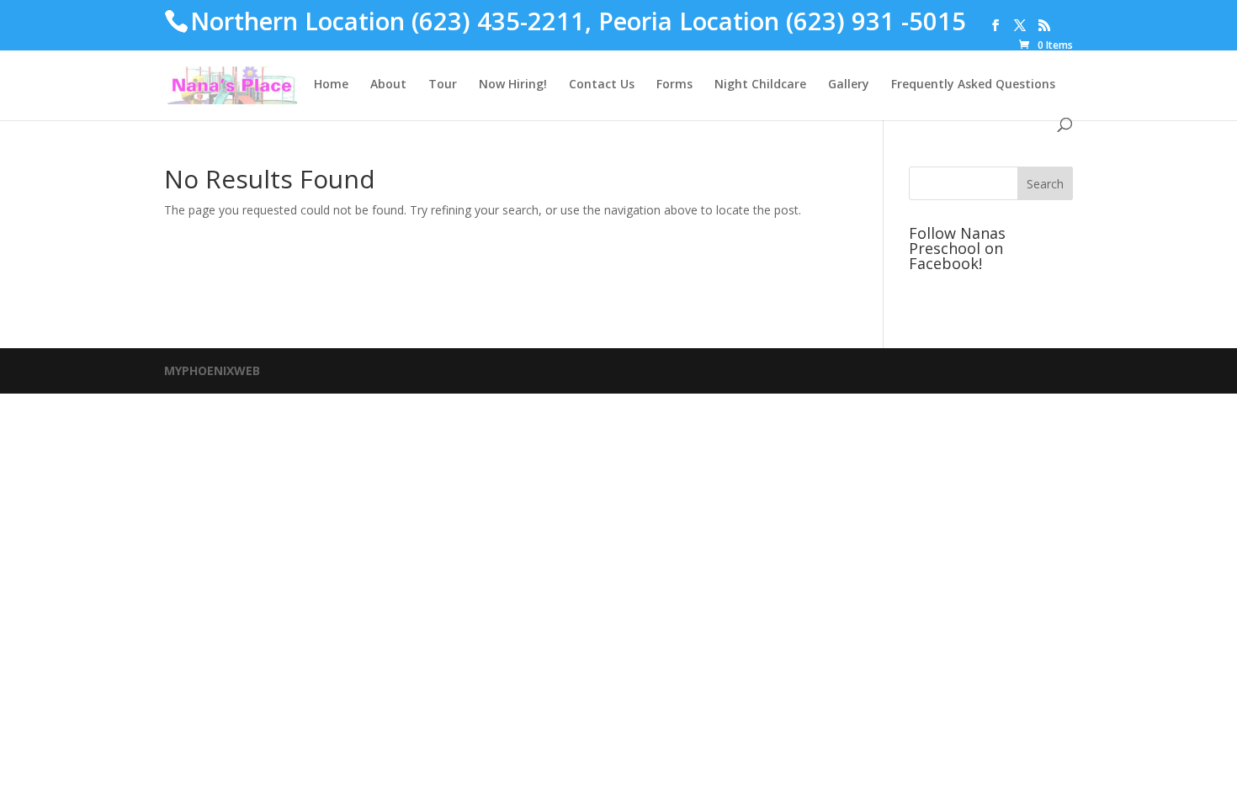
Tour (442, 85)
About (388, 85)
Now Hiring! (513, 85)
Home (331, 85)
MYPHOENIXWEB (212, 370)
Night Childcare (760, 85)
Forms (674, 85)
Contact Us (601, 85)
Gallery (848, 85)
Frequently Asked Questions (973, 85)
